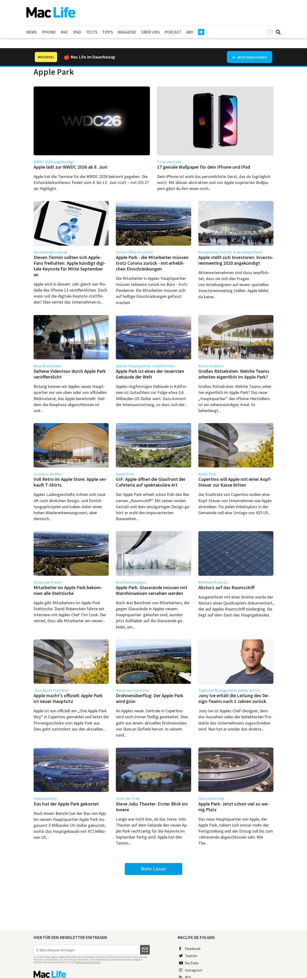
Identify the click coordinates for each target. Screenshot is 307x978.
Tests (91, 32)
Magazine (127, 32)
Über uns (150, 32)
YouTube (192, 963)
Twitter (191, 955)
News (31, 32)
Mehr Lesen (153, 868)
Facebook (193, 948)
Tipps (107, 32)
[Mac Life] (92, 974)
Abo (189, 32)
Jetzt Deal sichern (252, 57)
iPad (77, 32)
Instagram (193, 970)
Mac (64, 32)
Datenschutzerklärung (87, 962)
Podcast (173, 32)
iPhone (49, 32)
